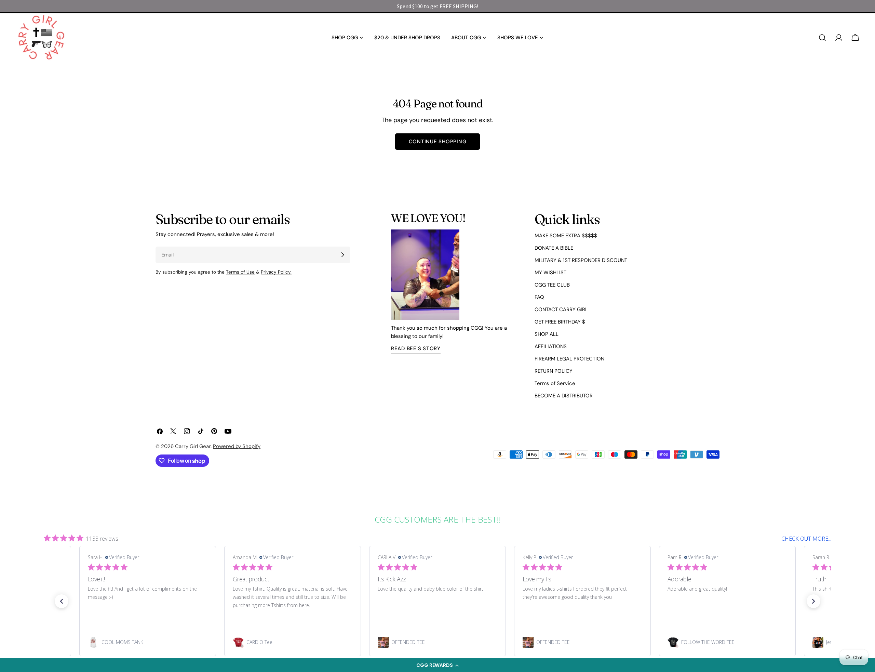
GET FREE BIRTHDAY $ (560, 321)
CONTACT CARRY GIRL (561, 309)
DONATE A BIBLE (554, 248)
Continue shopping (438, 141)
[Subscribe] (342, 255)
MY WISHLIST (550, 272)
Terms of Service (555, 383)
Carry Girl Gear (193, 446)
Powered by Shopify (236, 446)
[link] (147, 642)
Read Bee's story (416, 348)
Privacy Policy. (276, 272)
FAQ (539, 297)
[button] (437, 665)
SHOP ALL (546, 334)
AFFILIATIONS (551, 346)
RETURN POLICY (554, 371)
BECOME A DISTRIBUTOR (564, 395)
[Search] (822, 37)
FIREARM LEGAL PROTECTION (569, 358)
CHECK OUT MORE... (806, 538)
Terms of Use (240, 272)
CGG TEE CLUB (552, 284)
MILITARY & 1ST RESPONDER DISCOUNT (581, 260)
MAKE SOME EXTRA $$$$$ (566, 235)
